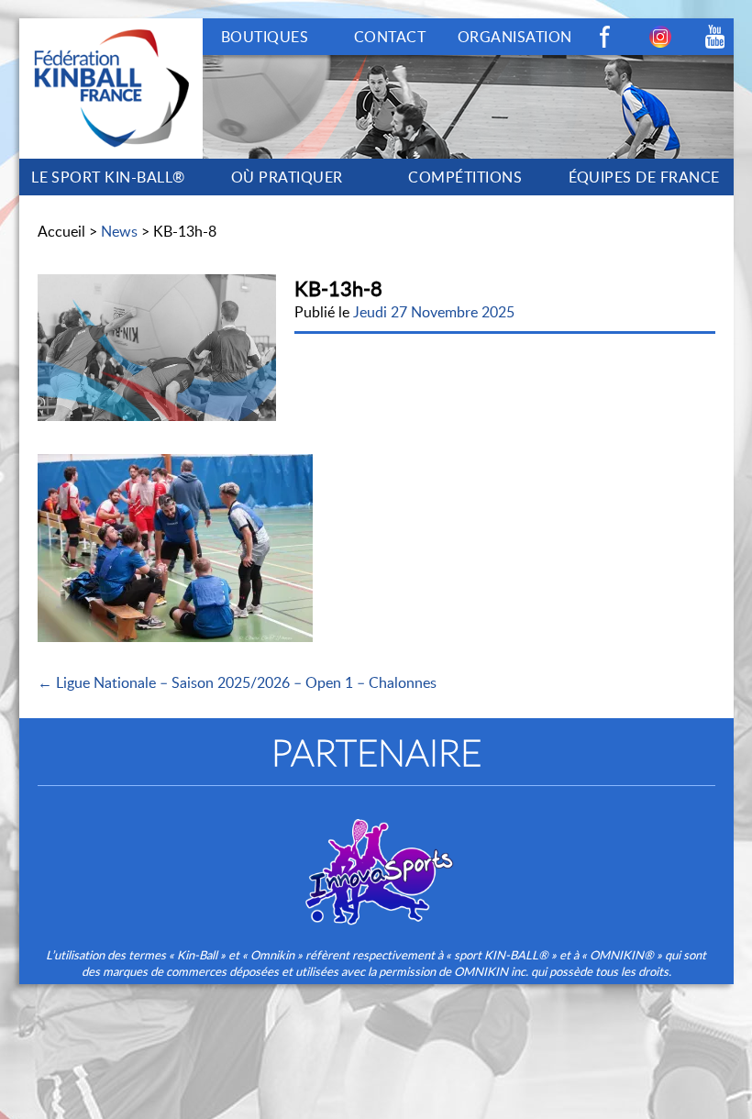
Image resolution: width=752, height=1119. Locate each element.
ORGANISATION (515, 37)
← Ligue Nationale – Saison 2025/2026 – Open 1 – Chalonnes (237, 682)
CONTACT (390, 37)
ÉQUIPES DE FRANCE (644, 177)
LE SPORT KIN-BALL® (108, 177)
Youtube (715, 36)
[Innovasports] (376, 859)
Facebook (605, 36)
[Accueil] (111, 28)
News (119, 231)
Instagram (660, 36)
